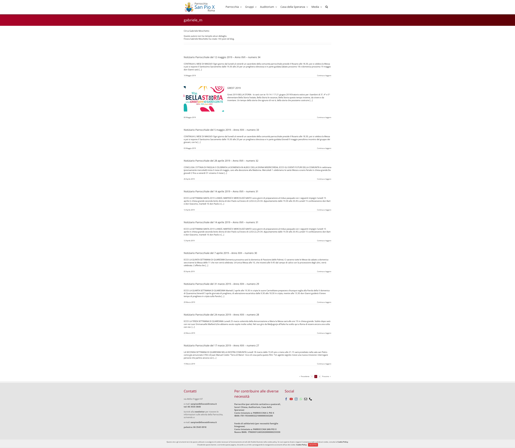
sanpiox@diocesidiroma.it (204, 404)
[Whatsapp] (301, 399)
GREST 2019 (234, 88)
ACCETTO (313, 445)
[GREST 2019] (204, 99)
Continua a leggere (324, 75)
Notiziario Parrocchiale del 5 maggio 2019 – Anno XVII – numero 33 (221, 129)
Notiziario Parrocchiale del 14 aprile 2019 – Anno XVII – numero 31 (221, 191)
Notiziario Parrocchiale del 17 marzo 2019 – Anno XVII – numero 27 (221, 345)
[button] (326, 7)
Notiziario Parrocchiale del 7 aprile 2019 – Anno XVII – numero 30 (220, 253)
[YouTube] (291, 399)
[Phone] (310, 399)
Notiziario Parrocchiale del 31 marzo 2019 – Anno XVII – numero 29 (221, 283)
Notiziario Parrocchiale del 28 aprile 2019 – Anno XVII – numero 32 (221, 160)
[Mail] (305, 399)
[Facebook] (286, 399)
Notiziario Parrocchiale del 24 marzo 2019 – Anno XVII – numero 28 (221, 314)
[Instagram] (296, 399)
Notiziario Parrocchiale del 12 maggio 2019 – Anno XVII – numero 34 (222, 57)
